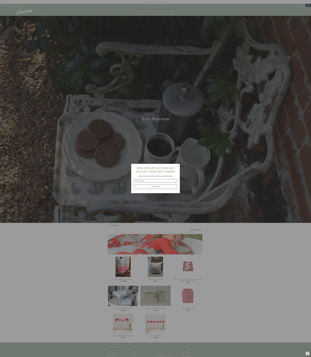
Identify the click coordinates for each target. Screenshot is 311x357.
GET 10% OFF (155, 186)
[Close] (178, 166)
